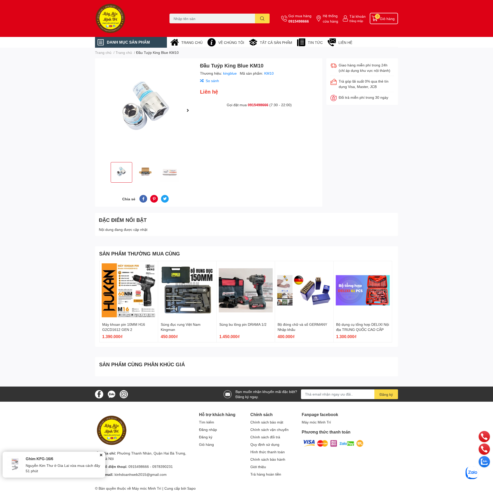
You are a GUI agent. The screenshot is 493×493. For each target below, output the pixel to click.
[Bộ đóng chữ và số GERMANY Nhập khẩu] (304, 290)
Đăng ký (386, 394)
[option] (145, 110)
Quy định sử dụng (264, 444)
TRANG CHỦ (192, 42)
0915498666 (298, 21)
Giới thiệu (258, 467)
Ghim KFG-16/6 (39, 458)
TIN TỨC (315, 42)
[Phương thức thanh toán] (333, 443)
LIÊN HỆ (345, 42)
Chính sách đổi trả (265, 437)
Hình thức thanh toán (267, 452)
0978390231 (162, 466)
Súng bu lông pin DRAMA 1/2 (243, 324)
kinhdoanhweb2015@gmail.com (141, 474)
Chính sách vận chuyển (269, 429)
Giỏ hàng (206, 444)
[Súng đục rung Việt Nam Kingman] (187, 290)
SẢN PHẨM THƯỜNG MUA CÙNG (139, 253)
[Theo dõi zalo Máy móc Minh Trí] (111, 393)
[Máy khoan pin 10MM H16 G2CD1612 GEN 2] (129, 290)
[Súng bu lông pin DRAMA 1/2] (246, 290)
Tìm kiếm (206, 422)
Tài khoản (357, 16)
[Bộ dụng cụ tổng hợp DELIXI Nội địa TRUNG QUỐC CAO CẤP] (363, 290)
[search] (262, 18)
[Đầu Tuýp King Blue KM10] (145, 110)
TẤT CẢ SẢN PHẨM (276, 42)
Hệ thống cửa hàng (330, 18)
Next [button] (187, 110)
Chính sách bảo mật (266, 422)
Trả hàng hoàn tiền (265, 474)
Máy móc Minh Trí (316, 422)
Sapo (191, 488)
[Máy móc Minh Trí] (127, 18)
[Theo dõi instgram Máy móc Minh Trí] (124, 393)
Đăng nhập (356, 21)
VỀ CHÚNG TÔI (231, 42)
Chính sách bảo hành (267, 459)
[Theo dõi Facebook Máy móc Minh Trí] (99, 393)
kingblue (230, 73)
